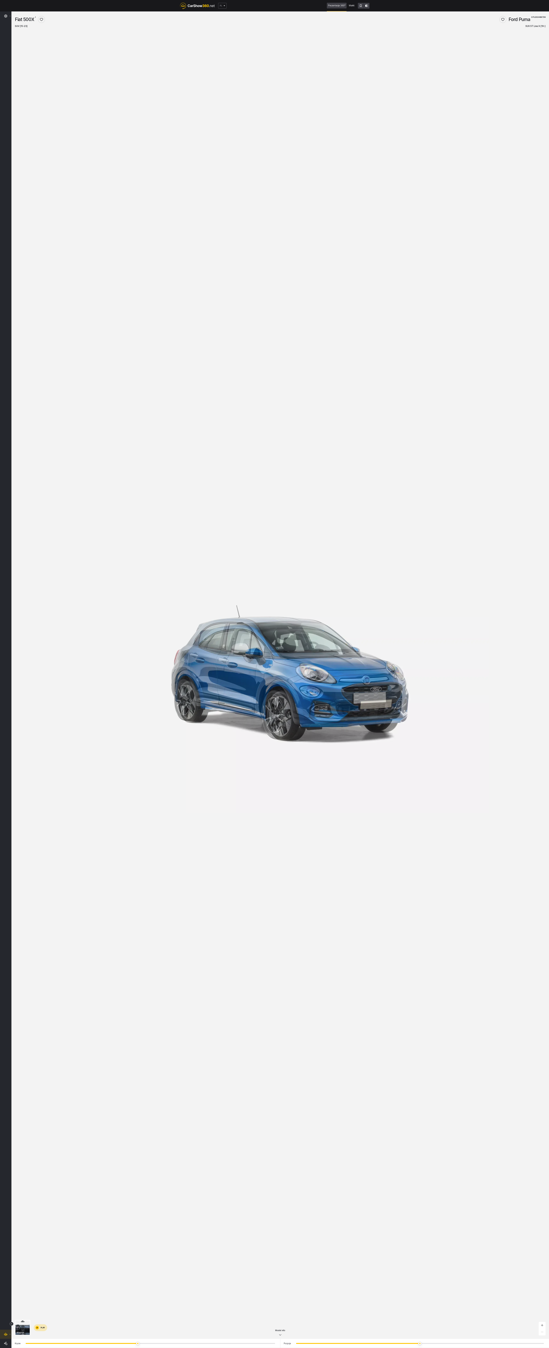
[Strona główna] (197, 5)
